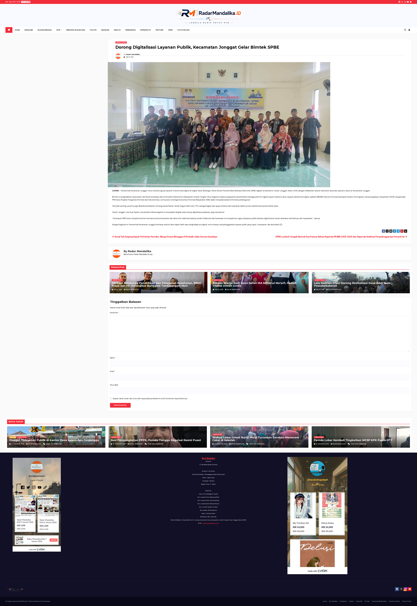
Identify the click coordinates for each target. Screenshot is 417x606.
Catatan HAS (183, 30)
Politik (93, 30)
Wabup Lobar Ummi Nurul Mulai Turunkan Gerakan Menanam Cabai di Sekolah (255, 439)
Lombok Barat (22, 437)
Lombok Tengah (121, 42)
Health (117, 30)
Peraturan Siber (394, 601)
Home (17, 30)
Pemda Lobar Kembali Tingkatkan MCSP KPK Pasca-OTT (353, 440)
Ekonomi (105, 30)
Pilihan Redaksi (45, 30)
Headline (29, 30)
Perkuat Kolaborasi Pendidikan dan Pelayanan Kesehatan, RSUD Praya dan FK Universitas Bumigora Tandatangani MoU (156, 284)
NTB (58, 30)
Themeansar (46, 601)
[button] (405, 30)
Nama (113, 358)
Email (112, 371)
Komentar (114, 313)
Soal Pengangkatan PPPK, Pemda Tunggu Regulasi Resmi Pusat (156, 440)
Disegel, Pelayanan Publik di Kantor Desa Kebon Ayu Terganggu (54, 440)
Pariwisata (145, 30)
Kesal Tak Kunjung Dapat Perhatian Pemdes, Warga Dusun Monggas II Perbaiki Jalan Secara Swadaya (165, 237)
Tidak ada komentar (53, 444)
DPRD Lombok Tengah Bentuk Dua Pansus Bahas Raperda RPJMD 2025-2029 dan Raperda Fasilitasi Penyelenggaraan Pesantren (340, 237)
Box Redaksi (208, 458)
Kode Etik (359, 601)
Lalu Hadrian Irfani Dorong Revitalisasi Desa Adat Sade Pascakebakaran (352, 284)
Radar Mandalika (133, 54)
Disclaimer (343, 601)
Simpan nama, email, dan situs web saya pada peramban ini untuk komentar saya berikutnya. (150, 399)
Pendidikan (130, 30)
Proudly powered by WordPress (16, 601)
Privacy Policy (407, 601)
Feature (159, 30)
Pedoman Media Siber (379, 601)
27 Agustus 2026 (18, 444)
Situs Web (114, 385)
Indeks (351, 601)
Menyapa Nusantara (75, 30)
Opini (170, 30)
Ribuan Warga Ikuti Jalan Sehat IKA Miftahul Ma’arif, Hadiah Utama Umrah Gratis (255, 284)
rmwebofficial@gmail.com (210, 523)
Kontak (367, 601)
